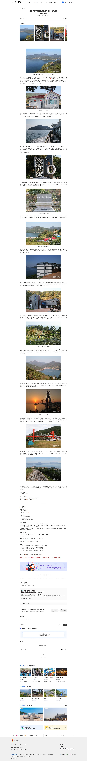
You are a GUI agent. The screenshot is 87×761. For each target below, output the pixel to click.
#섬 (60, 578)
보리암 (24, 499)
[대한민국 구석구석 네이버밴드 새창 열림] (73, 749)
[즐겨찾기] (61, 18)
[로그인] (68, 2)
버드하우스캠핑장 (24, 541)
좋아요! (56, 610)
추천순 (66, 649)
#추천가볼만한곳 (63, 578)
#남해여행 (51, 578)
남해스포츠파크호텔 (24, 538)
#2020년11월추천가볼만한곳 (36, 578)
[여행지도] (70, 2)
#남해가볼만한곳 (47, 578)
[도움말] (20, 624)
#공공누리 (42, 578)
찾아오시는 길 (62, 746)
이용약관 (20, 754)
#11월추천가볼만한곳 (28, 578)
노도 (49, 78)
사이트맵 (28, 756)
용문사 (33, 554)
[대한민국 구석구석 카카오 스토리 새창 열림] (66, 749)
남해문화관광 (23, 510)
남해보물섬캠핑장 (24, 512)
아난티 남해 (23, 539)
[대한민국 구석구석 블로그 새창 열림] (61, 749)
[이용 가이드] (65, 2)
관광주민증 (52, 2)
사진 (61, 624)
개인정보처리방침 (14, 754)
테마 (41, 2)
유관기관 (62, 735)
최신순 (62, 649)
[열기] (66, 604)
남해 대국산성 (30, 499)
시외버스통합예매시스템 (38, 528)
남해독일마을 (38, 554)
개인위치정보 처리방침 (37, 754)
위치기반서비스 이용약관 (27, 754)
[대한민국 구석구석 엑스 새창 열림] (68, 749)
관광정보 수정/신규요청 (33, 735)
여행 (29, 2)
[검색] (63, 2)
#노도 (54, 578)
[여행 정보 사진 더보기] (43, 61)
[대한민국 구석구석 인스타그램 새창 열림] (71, 749)
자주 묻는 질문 (22, 756)
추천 (34, 2)
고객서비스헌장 (50, 754)
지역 (46, 2)
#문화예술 (57, 578)
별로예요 (64, 610)
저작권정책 (44, 754)
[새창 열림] (63, 18)
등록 (65, 624)
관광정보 (46, 735)
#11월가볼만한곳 (22, 578)
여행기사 (23, 8)
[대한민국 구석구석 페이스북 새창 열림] (63, 749)
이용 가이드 (62, 744)
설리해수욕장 (22, 554)
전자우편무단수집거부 (15, 756)
